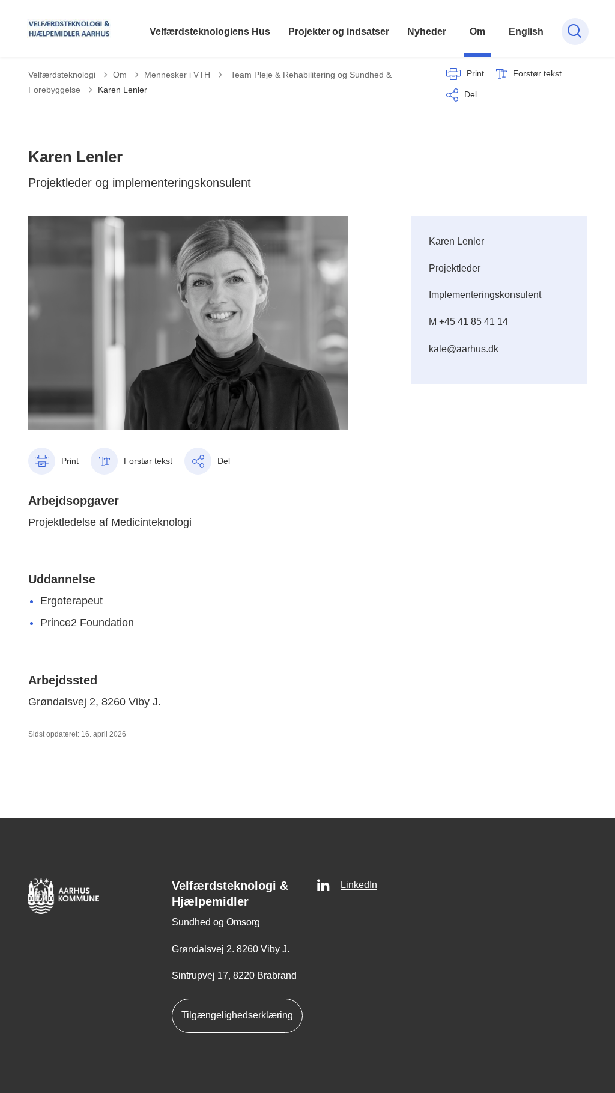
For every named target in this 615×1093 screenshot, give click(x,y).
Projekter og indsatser (338, 31)
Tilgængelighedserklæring (237, 1015)
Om (477, 31)
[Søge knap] (575, 31)
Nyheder (426, 31)
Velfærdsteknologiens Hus (210, 31)
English (526, 31)
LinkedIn (359, 885)
